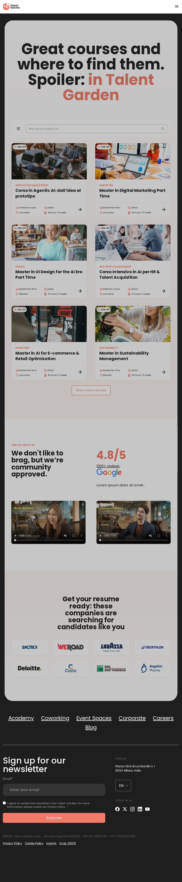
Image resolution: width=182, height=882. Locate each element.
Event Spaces (94, 718)
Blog (91, 727)
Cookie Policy (34, 843)
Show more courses (91, 390)
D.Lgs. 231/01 (67, 843)
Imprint (51, 843)
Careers (163, 718)
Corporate (132, 718)
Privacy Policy (56, 807)
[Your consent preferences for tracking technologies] (0, 857)
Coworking (55, 718)
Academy (21, 718)
